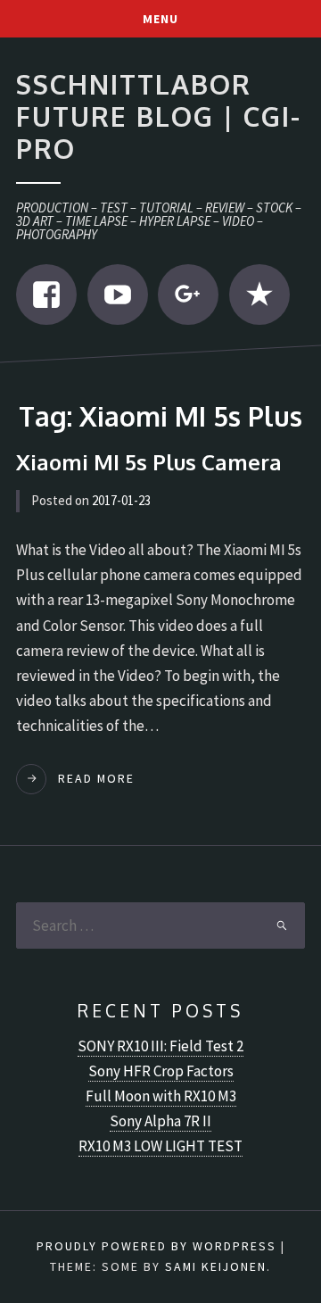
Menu (160, 19)
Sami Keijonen (216, 1266)
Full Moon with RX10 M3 (161, 1096)
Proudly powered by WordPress (156, 1246)
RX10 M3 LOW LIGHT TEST (160, 1146)
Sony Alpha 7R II (160, 1121)
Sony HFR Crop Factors (161, 1071)
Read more (96, 778)
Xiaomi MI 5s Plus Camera (149, 462)
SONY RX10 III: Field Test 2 (160, 1046)
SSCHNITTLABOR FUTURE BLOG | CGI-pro (158, 115)
